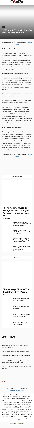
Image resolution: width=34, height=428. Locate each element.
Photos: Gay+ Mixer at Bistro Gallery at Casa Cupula (21, 315)
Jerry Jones (6, 218)
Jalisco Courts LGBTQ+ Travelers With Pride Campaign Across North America (22, 223)
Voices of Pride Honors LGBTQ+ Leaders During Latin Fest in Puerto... (22, 231)
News (3, 26)
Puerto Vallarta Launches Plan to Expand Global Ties (17, 351)
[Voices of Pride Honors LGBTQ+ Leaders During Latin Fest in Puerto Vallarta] (6, 232)
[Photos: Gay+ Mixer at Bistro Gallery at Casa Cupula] (6, 316)
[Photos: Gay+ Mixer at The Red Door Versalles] (6, 300)
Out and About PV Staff (13, 33)
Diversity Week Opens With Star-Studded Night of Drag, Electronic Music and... (21, 239)
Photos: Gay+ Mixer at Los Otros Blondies (21, 323)
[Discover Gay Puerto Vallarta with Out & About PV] (17, 2)
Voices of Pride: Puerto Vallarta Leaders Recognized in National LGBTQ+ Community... (22, 249)
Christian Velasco (8, 294)
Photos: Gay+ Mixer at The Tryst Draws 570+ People (16, 290)
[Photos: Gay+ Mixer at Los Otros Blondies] (6, 324)
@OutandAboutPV (17, 391)
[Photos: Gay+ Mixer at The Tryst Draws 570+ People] (17, 275)
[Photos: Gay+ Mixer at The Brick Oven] (6, 308)
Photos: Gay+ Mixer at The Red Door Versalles (21, 299)
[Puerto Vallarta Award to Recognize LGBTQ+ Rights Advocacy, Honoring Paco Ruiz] (17, 193)
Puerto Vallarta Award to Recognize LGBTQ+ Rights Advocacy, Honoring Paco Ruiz (16, 211)
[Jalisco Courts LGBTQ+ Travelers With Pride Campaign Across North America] (6, 223)
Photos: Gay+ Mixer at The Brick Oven (21, 307)
